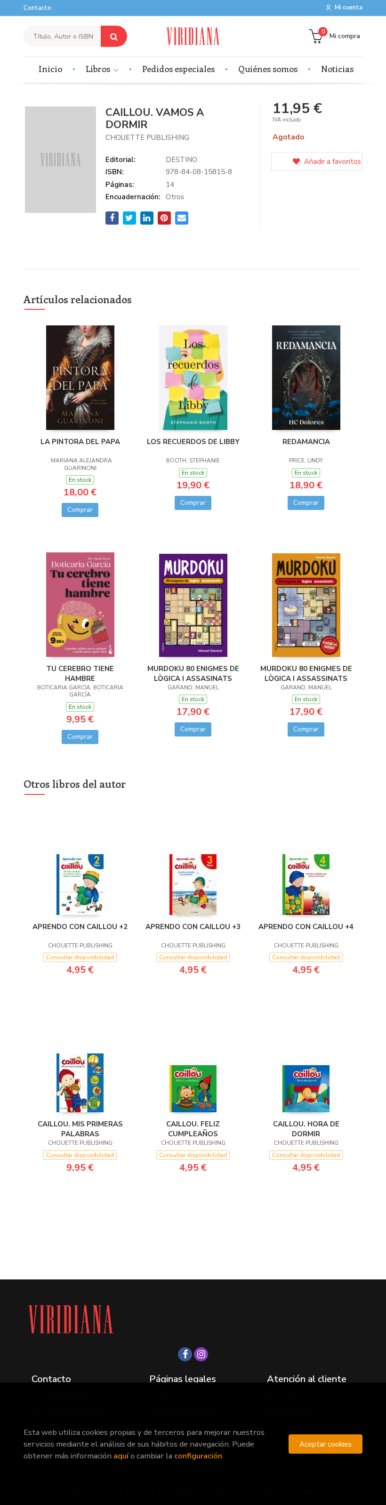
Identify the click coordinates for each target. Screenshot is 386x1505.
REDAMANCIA (306, 441)
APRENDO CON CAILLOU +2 (80, 926)
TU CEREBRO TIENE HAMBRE (80, 673)
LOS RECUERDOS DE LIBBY (193, 441)
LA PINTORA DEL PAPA (80, 441)
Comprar (80, 509)
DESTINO (181, 159)
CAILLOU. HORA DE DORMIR (306, 1128)
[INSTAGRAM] (201, 1354)
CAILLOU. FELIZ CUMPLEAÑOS (193, 1128)
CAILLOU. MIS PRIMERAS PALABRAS (80, 1128)
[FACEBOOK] (185, 1354)
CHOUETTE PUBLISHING (147, 137)
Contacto (37, 8)
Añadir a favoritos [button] (331, 161)
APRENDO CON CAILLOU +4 (306, 926)
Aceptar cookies (325, 1444)
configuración (198, 1455)
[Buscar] (114, 36)
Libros (99, 68)
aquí (121, 1455)
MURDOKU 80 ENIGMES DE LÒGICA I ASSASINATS (193, 673)
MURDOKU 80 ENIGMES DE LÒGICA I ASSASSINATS (306, 673)
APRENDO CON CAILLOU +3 (193, 926)
